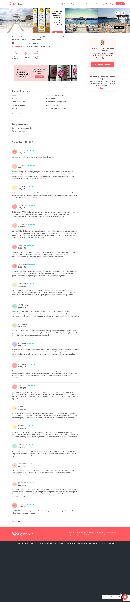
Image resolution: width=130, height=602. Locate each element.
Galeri (121, 28)
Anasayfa (15, 37)
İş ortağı (103, 543)
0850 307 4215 (19, 46)
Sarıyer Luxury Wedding (19, 39)
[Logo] (16, 4)
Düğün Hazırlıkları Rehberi (25, 543)
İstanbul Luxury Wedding (58, 37)
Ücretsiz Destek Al (102, 64)
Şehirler (89, 4)
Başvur (102, 88)
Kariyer (111, 543)
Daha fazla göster (18, 114)
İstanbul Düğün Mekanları (40, 37)
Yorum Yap (16, 521)
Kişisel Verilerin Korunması (87, 543)
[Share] (123, 13)
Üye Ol (120, 4)
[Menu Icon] (6, 4)
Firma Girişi (100, 4)
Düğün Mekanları (26, 37)
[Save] (117, 13)
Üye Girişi (109, 4)
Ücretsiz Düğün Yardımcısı (74, 4)
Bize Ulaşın (59, 543)
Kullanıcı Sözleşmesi (45, 543)
